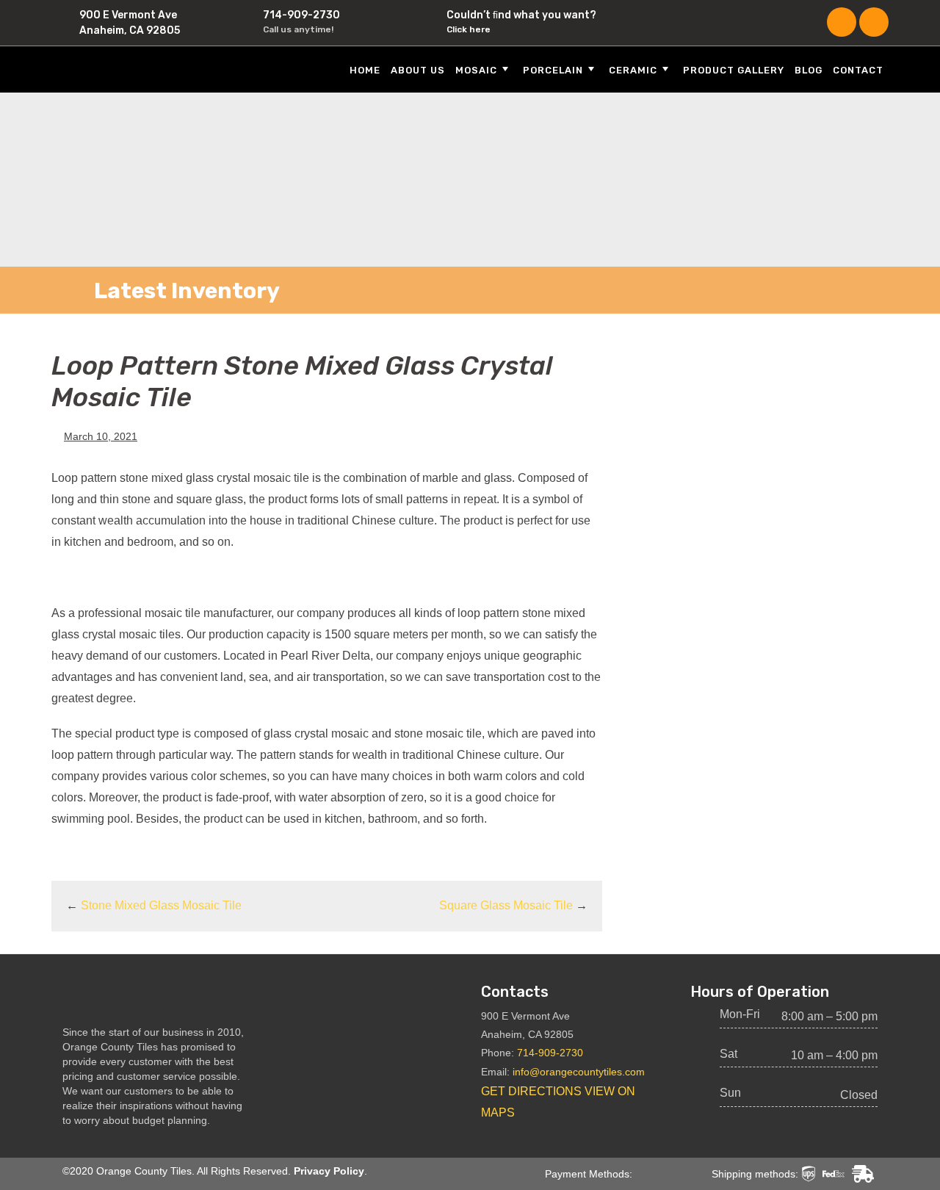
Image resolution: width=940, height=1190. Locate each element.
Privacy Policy (329, 1171)
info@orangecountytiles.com (579, 1072)
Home (365, 70)
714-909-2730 (301, 15)
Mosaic (476, 70)
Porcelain (553, 70)
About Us (418, 70)
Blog (808, 70)
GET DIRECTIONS (531, 1091)
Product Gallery (733, 70)
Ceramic (633, 70)
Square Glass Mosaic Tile (506, 905)
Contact (858, 70)
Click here (468, 29)
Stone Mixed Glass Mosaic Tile (161, 905)
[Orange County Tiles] (146, 68)
